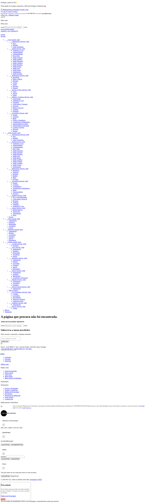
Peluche (15, 88)
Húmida (15, 45)
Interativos (16, 77)
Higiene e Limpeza (21, 97)
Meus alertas (9, 376)
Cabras (15, 308)
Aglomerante (17, 213)
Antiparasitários (18, 52)
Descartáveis (17, 297)
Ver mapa (29, 349)
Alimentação (19, 41)
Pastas (15, 95)
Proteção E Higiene (19, 299)
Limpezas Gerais (18, 301)
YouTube (8, 359)
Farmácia (12, 222)
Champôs (16, 102)
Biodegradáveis (17, 210)
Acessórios (18, 113)
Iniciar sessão (9, 373)
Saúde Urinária (17, 74)
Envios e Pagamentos (11, 388)
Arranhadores (17, 186)
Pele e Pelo (16, 56)
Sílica (14, 215)
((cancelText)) (5, 444)
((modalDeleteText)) (17, 444)
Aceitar (3, 499)
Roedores (14, 229)
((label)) (3, 457)
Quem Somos (9, 397)
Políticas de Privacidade (8, 496)
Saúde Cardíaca (18, 63)
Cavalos (17, 244)
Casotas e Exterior (18, 127)
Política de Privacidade (12, 392)
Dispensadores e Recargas (21, 126)
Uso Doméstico (20, 292)
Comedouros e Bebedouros (21, 122)
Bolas (14, 177)
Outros (15, 11)
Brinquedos (18, 75)
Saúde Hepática (18, 65)
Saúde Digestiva (18, 61)
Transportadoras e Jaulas (20, 124)
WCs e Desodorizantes (20, 197)
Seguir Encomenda (11, 371)
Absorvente (16, 211)
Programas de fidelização (12, 395)
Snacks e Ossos (20, 90)
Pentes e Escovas (18, 108)
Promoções (8, 312)
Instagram (8, 361)
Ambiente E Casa (18, 100)
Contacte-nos (9, 399)
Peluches (15, 81)
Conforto (15, 117)
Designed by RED (36, 479)
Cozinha (15, 294)
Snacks (15, 93)
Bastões (15, 176)
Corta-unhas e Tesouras (20, 104)
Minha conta (5, 364)
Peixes (17, 271)
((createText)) (15, 459)
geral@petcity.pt (19, 349)
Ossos (14, 92)
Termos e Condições (11, 390)
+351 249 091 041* (7, 349)
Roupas (15, 131)
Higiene (17, 195)
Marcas (7, 310)
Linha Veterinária (18, 47)
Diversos (15, 86)
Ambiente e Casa (18, 50)
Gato (9, 11)
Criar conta (8, 374)
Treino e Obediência (19, 120)
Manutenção (16, 276)
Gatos (13, 133)
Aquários (15, 274)
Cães (12, 40)
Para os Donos (13, 290)
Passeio (15, 115)
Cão (4, 11)
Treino (15, 84)
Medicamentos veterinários (15, 9)
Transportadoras (18, 192)
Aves (12, 219)
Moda (14, 118)
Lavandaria (16, 296)
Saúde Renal (17, 70)
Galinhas (18, 303)
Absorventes (17, 99)
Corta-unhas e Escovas (20, 199)
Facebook (8, 357)
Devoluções (8, 394)
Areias (17, 208)
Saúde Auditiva (17, 59)
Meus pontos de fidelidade (13, 378)
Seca (14, 43)
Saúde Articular (17, 57)
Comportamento (18, 54)
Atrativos (15, 172)
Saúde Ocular (17, 66)
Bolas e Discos (17, 79)
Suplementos (17, 72)
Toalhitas (15, 109)
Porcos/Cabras (19, 287)
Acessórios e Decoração (20, 278)
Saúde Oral (16, 68)
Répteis (17, 279)
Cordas (15, 83)
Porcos (17, 306)
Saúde (17, 49)
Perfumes (16, 111)
